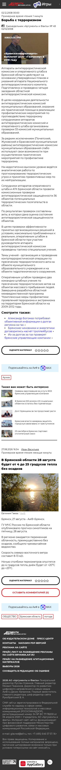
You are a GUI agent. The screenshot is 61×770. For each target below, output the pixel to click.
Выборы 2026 (11, 666)
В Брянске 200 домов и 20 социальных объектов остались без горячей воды (34, 402)
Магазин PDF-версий (32, 643)
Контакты (9, 643)
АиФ (22, 513)
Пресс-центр (45, 638)
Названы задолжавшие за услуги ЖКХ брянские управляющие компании (33, 392)
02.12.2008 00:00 (10, 12)
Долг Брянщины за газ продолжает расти (35, 411)
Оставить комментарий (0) (30, 592)
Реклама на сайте (15, 647)
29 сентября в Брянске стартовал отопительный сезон (31, 432)
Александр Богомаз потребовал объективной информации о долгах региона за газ (28, 321)
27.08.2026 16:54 (10, 449)
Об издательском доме (18, 638)
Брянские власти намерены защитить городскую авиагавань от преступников (34, 422)
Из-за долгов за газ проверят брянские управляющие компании (28, 336)
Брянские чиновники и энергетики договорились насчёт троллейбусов (30, 330)
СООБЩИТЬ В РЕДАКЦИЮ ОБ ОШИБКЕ (26, 671)
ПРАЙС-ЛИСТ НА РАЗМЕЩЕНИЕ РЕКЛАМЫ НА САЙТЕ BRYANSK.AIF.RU (28, 653)
